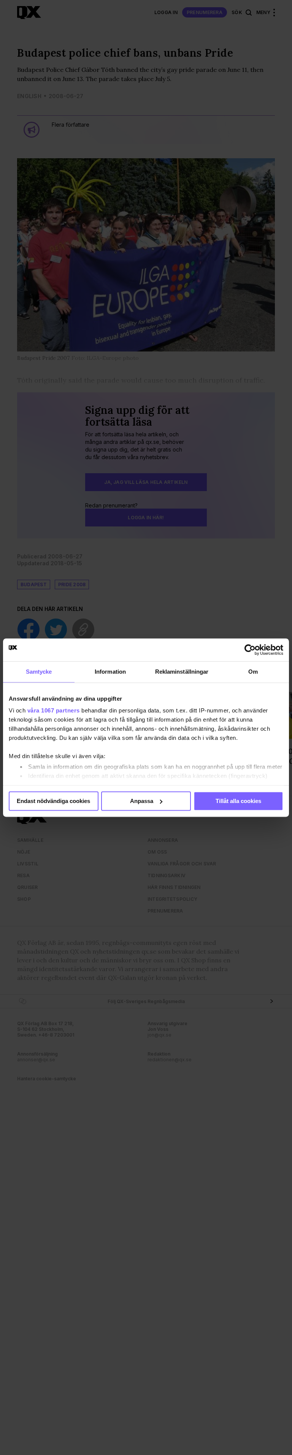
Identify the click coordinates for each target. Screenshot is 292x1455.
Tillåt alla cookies (238, 801)
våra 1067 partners (53, 710)
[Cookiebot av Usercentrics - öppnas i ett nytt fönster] (250, 649)
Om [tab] (253, 671)
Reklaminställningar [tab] (182, 671)
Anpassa (141, 801)
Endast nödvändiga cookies (53, 801)
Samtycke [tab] (39, 671)
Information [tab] (110, 671)
